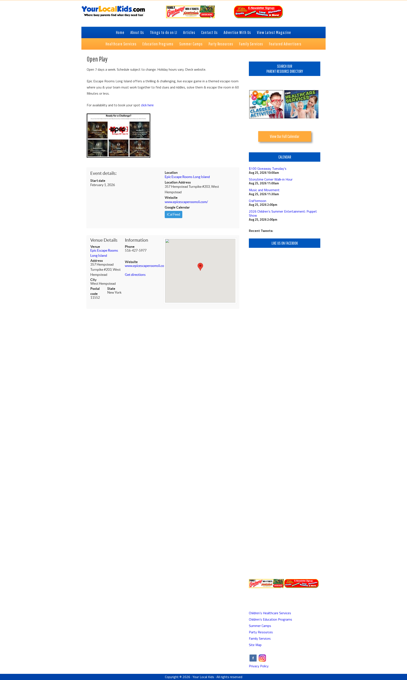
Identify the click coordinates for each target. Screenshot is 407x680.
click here (147, 105)
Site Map (255, 644)
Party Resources (261, 632)
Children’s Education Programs (270, 619)
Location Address (178, 182)
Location (171, 172)
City (93, 280)
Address (96, 260)
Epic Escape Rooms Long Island (187, 177)
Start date (97, 180)
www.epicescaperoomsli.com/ (186, 202)
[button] (200, 267)
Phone (130, 246)
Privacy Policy (259, 666)
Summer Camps (260, 625)
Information (136, 240)
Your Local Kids (203, 676)
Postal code (95, 291)
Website (171, 197)
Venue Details (103, 240)
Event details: (103, 173)
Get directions (135, 274)
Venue (95, 246)
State (111, 288)
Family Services (260, 638)
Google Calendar (177, 207)
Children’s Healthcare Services (270, 613)
